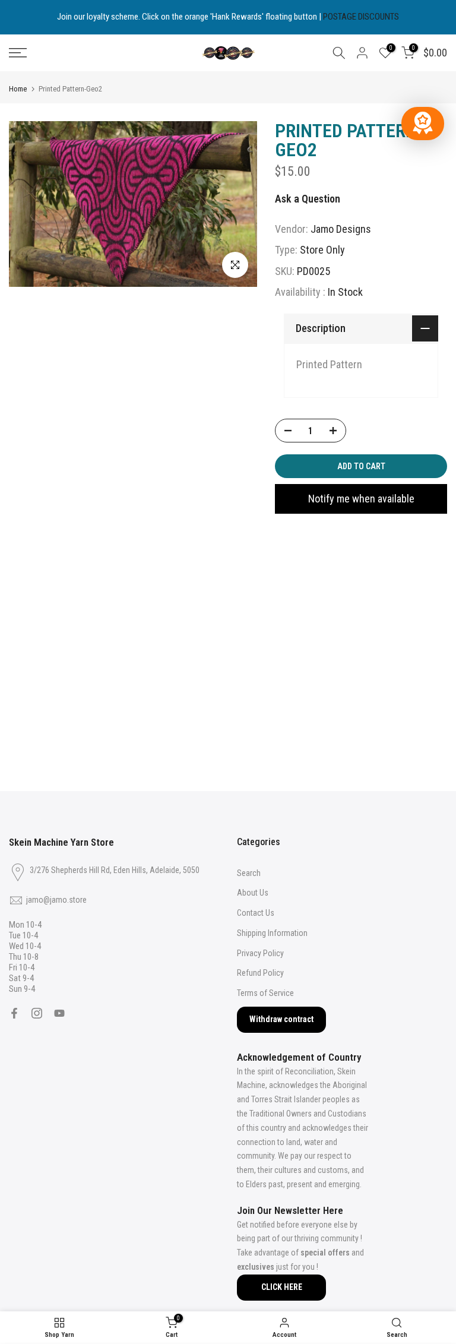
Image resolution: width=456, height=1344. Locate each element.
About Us (252, 892)
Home (18, 89)
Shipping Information (272, 933)
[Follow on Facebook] (14, 1013)
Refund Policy (260, 973)
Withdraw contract (281, 1019)
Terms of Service (265, 993)
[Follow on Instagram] (36, 1013)
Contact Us (255, 913)
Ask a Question (307, 198)
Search (249, 873)
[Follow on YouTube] (59, 1013)
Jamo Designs (341, 229)
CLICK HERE (281, 1287)
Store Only (322, 249)
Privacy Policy (260, 953)
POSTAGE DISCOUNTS (361, 16)
